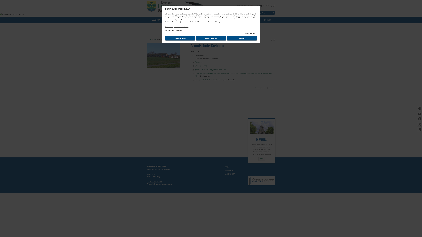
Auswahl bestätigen (211, 38)
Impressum (169, 27)
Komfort (180, 30)
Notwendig (171, 30)
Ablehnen (242, 38)
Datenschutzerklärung (181, 27)
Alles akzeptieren (180, 38)
